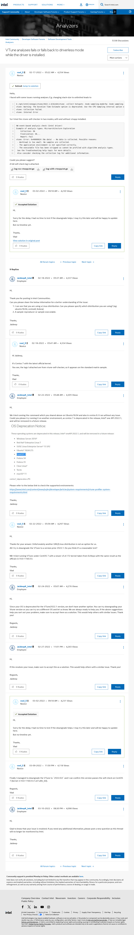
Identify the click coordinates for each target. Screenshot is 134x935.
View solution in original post (26, 240)
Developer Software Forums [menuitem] (45, 11)
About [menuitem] (27, 11)
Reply (118, 177)
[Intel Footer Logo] (8, 912)
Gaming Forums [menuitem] (96, 11)
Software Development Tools (60, 39)
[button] (123, 73)
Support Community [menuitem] (10, 11)
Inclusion (116, 898)
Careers (81, 898)
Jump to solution (26, 85)
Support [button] (33, 4)
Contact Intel (48, 898)
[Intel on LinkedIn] (35, 907)
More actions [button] (116, 57)
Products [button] (18, 4)
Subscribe (118, 50)
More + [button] (61, 4)
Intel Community (12, 39)
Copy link (98, 245)
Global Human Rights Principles (40, 924)
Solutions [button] (47, 4)
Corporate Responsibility (98, 898)
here (81, 876)
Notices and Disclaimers (29, 922)
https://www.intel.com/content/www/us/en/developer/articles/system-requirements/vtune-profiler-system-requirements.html (60, 491)
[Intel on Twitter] (29, 907)
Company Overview (30, 898)
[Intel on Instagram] (48, 907)
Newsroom (61, 898)
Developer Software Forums (33, 39)
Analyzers (9, 42)
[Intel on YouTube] (42, 907)
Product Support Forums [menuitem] (74, 11)
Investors (72, 898)
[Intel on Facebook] (22, 907)
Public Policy (27, 901)
